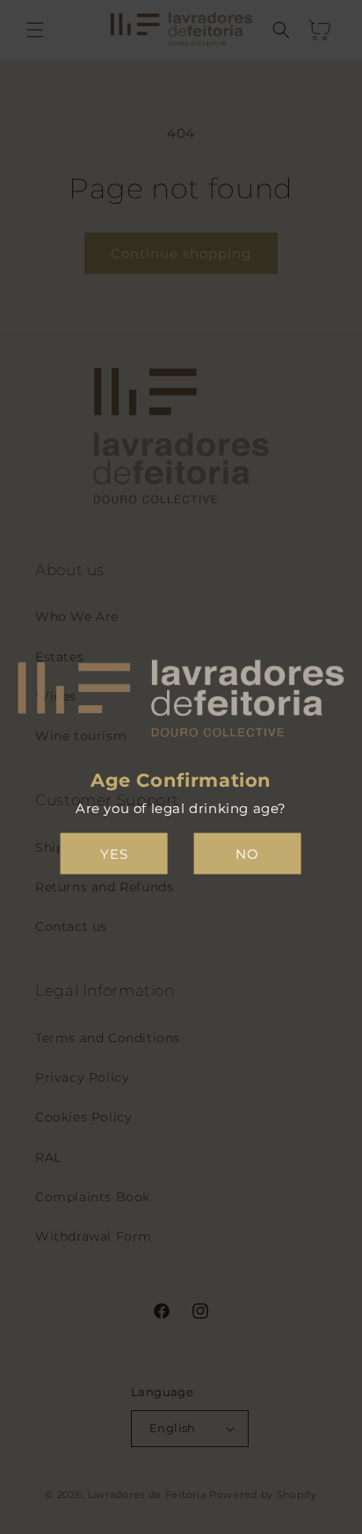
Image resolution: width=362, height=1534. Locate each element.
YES (114, 853)
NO (247, 853)
